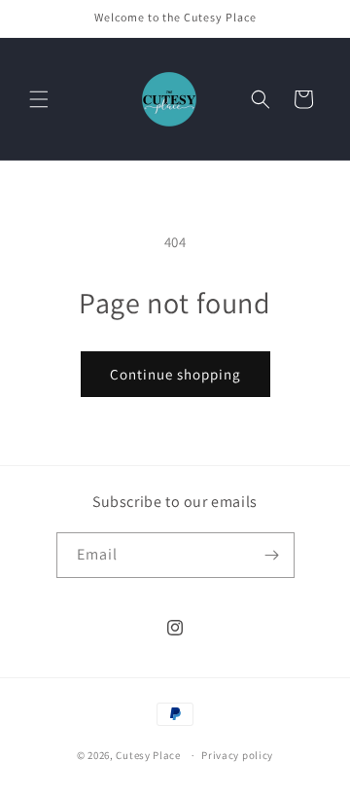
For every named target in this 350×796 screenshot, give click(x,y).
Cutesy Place (148, 755)
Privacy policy (237, 755)
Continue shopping (175, 374)
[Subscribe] (272, 555)
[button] (39, 99)
